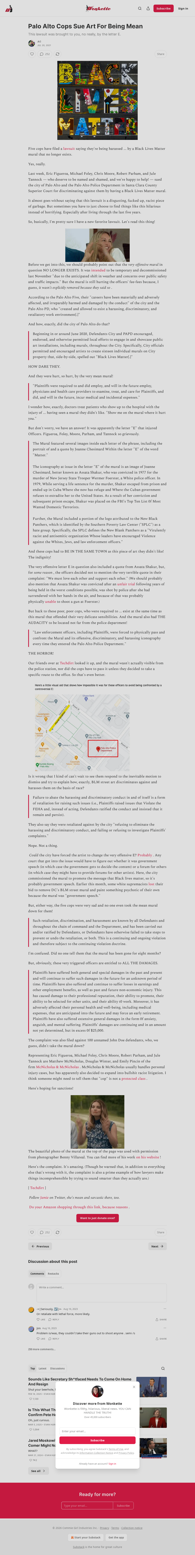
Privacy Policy (126, 1453)
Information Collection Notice (96, 1453)
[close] (134, 1387)
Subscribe (97, 1440)
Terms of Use (116, 1449)
